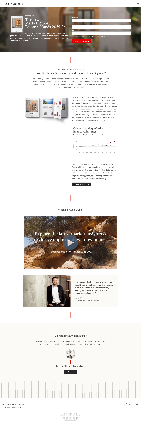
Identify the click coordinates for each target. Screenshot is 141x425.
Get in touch (70, 372)
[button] (126, 404)
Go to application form (81, 184)
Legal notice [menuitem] (5, 404)
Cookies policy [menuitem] (13, 404)
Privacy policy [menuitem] (21, 404)
